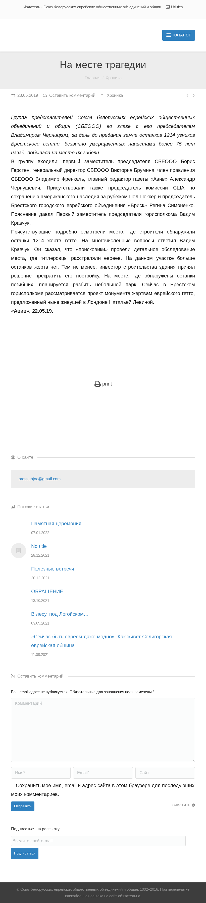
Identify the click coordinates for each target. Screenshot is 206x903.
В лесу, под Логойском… (60, 614)
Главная (92, 77)
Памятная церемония (56, 523)
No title (39, 546)
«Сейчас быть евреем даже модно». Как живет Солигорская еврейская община (101, 641)
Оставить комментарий (72, 95)
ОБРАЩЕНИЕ (47, 591)
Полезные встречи (52, 569)
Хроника (114, 77)
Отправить (22, 806)
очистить (181, 804)
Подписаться (24, 853)
